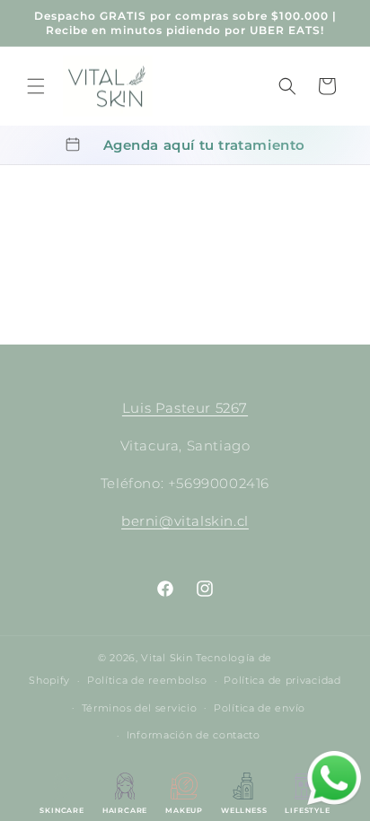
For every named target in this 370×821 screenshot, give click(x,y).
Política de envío (259, 708)
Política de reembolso (147, 680)
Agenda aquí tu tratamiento (204, 144)
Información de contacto (193, 735)
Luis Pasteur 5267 (185, 407)
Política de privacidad (282, 680)
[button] (36, 86)
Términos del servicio (140, 708)
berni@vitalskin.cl (185, 520)
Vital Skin (166, 657)
